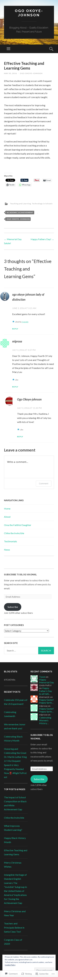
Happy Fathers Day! (42, 239)
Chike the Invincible (14, 533)
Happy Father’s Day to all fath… (45, 691)
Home (7, 508)
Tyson (42, 676)
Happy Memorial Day (46, 681)
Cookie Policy (10, 965)
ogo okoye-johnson (18, 219)
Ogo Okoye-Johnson (29, 13)
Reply (15, 329)
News (7, 549)
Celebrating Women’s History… (45, 720)
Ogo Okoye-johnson (31, 73)
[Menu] (8, 48)
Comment (43, 483)
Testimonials (10, 541)
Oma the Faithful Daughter (17, 525)
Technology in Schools (42, 203)
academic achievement (20, 212)
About (7, 516)
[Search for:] (29, 650)
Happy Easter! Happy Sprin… (46, 701)
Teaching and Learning (20, 203)
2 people (25, 322)
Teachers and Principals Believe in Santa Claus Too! (14, 927)
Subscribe (13, 606)
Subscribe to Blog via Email (20, 574)
